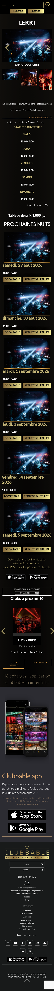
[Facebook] (22, 943)
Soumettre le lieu (27, 923)
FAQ (27, 900)
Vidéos (27, 884)
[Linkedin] (22, 951)
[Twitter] (30, 943)
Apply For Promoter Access (27, 893)
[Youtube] (15, 943)
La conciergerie (27, 920)
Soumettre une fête (27, 929)
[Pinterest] (30, 951)
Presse (27, 897)
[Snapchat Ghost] (44, 943)
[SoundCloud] (37, 943)
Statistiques (27, 926)
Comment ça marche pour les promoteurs (27, 890)
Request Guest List (37, 279)
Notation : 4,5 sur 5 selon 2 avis (25, 122)
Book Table (18, 11)
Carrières (27, 917)
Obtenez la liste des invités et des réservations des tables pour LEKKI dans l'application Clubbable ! (27, 563)
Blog (27, 881)
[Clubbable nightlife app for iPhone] (15, 579)
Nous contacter (27, 913)
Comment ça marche (27, 887)
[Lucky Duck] (27, 622)
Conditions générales (20, 974)
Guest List (36, 11)
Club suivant (39, 663)
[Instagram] (8, 943)
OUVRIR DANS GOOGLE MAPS (40, 117)
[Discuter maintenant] (48, 5)
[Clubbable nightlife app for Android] (38, 579)
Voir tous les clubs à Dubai (27, 652)
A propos (27, 910)
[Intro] (27, 982)
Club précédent (13, 664)
